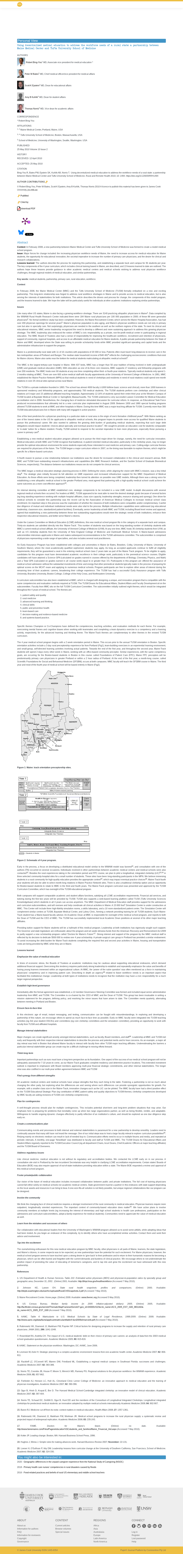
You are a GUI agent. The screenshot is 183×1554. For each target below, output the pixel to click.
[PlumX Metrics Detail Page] (25, 221)
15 (101, 879)
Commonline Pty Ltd (156, 1550)
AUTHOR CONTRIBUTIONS (31, 182)
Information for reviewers (28, 1535)
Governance (23, 1541)
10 (65, 483)
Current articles (62, 1525)
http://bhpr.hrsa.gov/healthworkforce (95, 1281)
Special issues (62, 1532)
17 (95, 934)
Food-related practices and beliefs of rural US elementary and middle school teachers (64, 1472)
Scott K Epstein (32, 85)
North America (100, 1541)
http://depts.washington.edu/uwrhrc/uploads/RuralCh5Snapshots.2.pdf (50, 1291)
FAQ (19, 1532)
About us (21, 1525)
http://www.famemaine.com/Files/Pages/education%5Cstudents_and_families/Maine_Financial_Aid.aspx (67, 1429)
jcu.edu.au (33, 190)
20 (164, 1133)
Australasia (99, 1532)
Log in (135, 1532)
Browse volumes (63, 1529)
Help (134, 1541)
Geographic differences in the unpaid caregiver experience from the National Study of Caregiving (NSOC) (73, 1462)
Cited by (24, 202)
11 (132, 866)
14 (18, 1400)
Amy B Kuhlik (31, 97)
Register (136, 1535)
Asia (96, 1529)
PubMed (24, 196)
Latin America (100, 1538)
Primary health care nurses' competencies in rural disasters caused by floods (60, 1467)
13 (18, 1390)
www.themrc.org (89, 1297)
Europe (97, 1535)
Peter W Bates (31, 74)
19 (130, 1036)
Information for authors (27, 1529)
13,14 (161, 872)
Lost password (138, 1538)
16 (146, 879)
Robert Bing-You (34, 62)
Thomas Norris (32, 109)
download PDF (27, 208)
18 (104, 972)
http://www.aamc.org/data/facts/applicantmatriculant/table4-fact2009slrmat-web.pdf (56, 1320)
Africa (96, 1525)
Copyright (21, 1538)
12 (27, 872)
